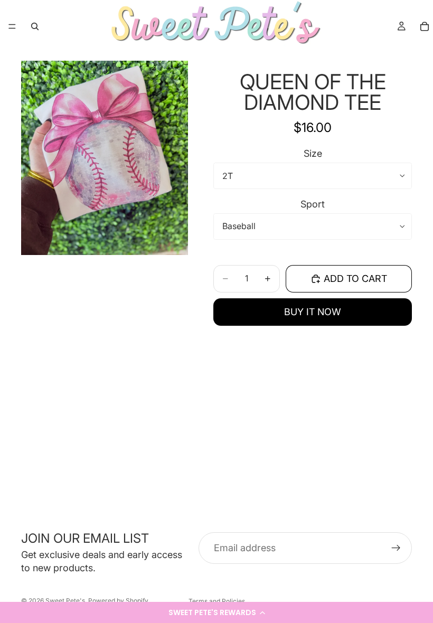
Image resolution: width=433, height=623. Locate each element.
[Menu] (12, 26)
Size (313, 153)
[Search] (34, 26)
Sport (312, 204)
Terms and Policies (217, 601)
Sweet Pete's (65, 601)
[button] (216, 612)
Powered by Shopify (118, 601)
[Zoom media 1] (104, 158)
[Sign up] (396, 548)
